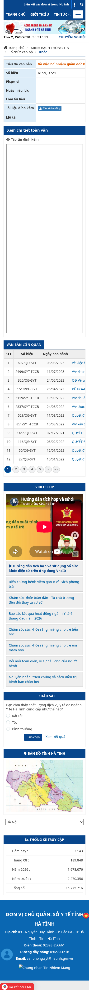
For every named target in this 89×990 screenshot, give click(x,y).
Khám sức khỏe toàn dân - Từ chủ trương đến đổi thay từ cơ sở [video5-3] (41, 600)
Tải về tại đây (51, 108)
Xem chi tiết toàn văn (27, 130)
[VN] (86, 915)
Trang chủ (16, 14)
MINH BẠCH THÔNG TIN (50, 47)
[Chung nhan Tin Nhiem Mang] (44, 967)
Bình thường (22, 729)
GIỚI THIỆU (39, 14)
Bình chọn (33, 737)
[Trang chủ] (44, 26)
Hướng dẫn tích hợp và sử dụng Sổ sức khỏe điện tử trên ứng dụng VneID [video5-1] (43, 568)
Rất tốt (17, 716)
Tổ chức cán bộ (21, 52)
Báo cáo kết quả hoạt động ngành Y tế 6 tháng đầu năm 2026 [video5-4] (40, 615)
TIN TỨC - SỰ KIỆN (69, 14)
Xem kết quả (55, 736)
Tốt (14, 722)
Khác (43, 52)
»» (56, 469)
